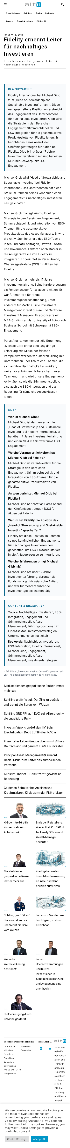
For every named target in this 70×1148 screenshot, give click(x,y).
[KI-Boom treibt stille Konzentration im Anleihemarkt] (19, 809)
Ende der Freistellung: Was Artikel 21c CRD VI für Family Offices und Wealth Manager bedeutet (50, 832)
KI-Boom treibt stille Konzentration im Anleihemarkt (16, 827)
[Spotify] (41, 1048)
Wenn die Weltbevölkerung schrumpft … (14, 964)
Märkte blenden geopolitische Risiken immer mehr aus (17, 876)
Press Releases (13, 61)
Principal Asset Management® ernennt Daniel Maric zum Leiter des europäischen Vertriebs (32, 760)
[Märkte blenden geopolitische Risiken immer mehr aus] (19, 858)
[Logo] (33, 4)
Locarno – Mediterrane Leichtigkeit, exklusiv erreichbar (50, 920)
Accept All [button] (39, 1139)
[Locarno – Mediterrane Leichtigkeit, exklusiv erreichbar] (51, 902)
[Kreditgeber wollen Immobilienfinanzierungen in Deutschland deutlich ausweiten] (51, 858)
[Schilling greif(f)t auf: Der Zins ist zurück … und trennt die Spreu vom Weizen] (19, 902)
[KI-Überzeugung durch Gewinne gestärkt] (19, 1001)
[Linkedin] (49, 1048)
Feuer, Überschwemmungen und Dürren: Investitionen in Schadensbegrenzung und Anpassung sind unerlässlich (50, 974)
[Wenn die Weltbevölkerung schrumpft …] (19, 946)
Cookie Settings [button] (16, 1139)
